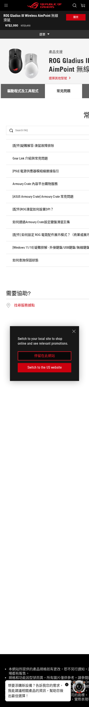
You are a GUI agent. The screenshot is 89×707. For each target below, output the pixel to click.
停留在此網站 (44, 356)
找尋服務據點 (24, 305)
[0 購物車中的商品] (83, 5)
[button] (6, 5)
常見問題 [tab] (63, 91)
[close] (73, 331)
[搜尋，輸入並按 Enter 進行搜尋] (74, 5)
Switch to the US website (44, 367)
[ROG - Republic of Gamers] (44, 5)
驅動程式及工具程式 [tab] (22, 91)
